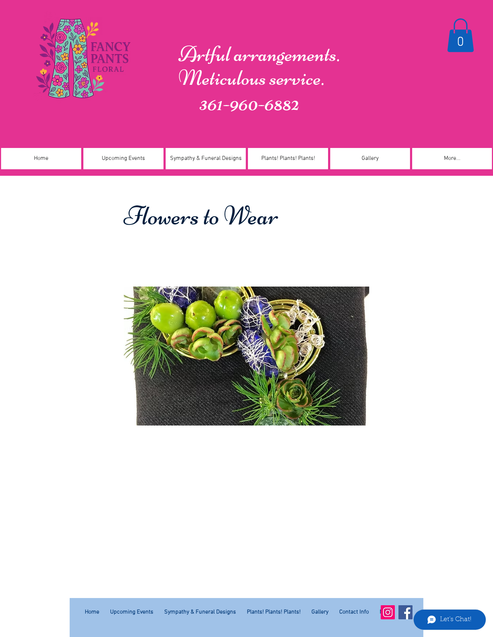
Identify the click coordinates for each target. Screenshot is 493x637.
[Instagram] (388, 612)
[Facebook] (405, 612)
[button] (460, 35)
